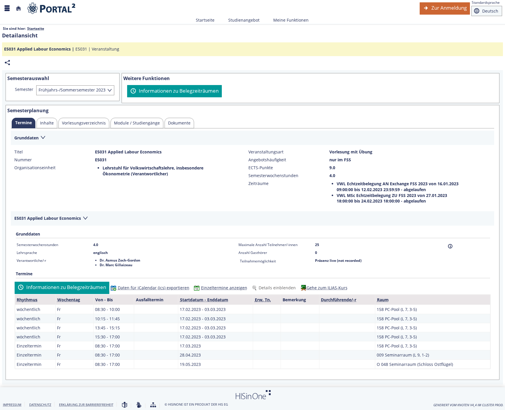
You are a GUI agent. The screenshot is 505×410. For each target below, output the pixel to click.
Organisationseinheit (35, 167)
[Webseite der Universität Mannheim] (51, 8)
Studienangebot (241, 20)
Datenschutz (40, 404)
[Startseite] (18, 8)
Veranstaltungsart (265, 152)
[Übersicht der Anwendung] (153, 405)
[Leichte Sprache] (124, 405)
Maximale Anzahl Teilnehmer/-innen (268, 244)
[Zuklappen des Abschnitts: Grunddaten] (252, 138)
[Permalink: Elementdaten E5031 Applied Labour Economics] (7, 63)
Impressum (12, 404)
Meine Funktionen (288, 20)
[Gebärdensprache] (139, 405)
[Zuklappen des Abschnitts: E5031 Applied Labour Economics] (252, 219)
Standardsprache (486, 2)
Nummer (23, 159)
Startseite (205, 20)
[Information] (450, 246)
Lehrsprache (27, 252)
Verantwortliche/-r (31, 260)
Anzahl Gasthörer (252, 252)
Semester (24, 89)
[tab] (23, 123)
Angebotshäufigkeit (267, 159)
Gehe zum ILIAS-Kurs (327, 287)
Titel (18, 152)
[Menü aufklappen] (7, 8)
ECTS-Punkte (260, 167)
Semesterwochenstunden (273, 175)
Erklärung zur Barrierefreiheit (86, 404)
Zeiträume (258, 183)
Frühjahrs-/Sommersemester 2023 (72, 90)
